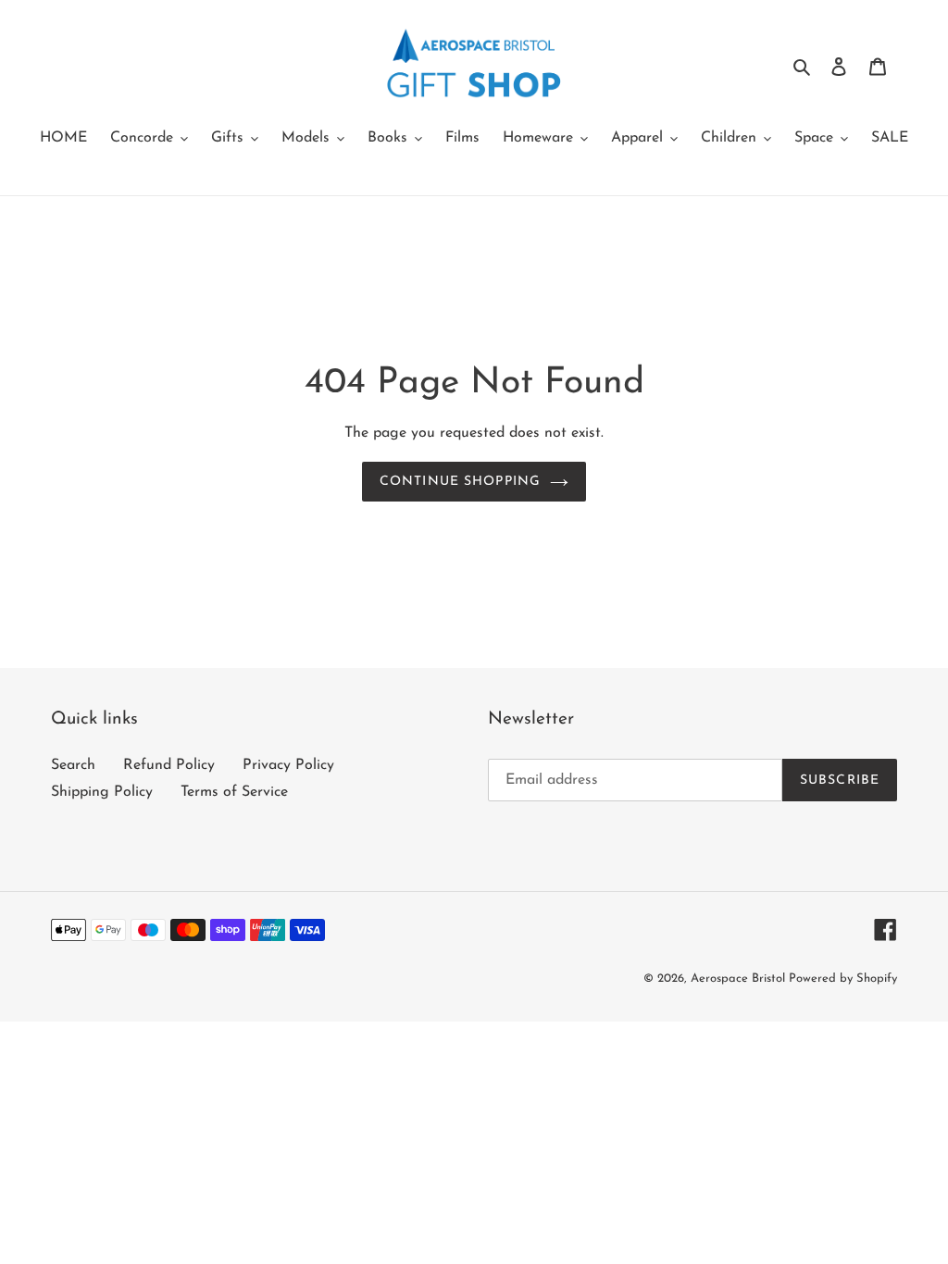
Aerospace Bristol (740, 979)
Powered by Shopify (843, 979)
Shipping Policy (102, 792)
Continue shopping (460, 482)
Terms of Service (234, 792)
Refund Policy (169, 765)
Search (73, 765)
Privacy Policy (288, 765)
